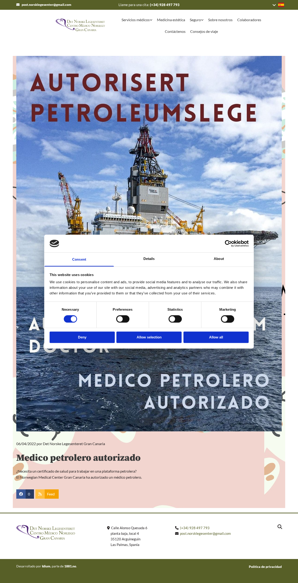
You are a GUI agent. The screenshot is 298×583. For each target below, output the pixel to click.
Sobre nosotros (220, 19)
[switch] (122, 319)
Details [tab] (149, 259)
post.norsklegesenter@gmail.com (46, 5)
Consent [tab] (79, 260)
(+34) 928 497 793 (164, 5)
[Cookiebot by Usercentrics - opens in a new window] (228, 243)
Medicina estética (171, 19)
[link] (137, 20)
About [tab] (219, 259)
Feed (51, 494)
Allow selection (149, 337)
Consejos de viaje (204, 31)
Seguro (195, 19)
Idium (46, 566)
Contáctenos (175, 31)
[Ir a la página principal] (67, 25)
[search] (280, 527)
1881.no (70, 566)
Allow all (216, 337)
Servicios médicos (136, 19)
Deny (82, 337)
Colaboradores (249, 19)
